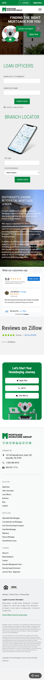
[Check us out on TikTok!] (23, 442)
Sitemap (5, 594)
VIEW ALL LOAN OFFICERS (14, 107)
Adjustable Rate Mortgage (11, 518)
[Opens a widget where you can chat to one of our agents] (35, 676)
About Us (5, 553)
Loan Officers (6, 494)
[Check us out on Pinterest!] (13, 442)
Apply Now (37, 3)
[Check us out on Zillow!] (26, 442)
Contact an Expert (25, 28)
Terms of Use (14, 594)
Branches (5, 498)
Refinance (5, 533)
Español (5, 506)
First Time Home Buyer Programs (13, 526)
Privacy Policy (24, 594)
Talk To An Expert (8, 491)
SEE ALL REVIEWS (30, 335)
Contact (5, 561)
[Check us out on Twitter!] (7, 442)
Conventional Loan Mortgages (12, 522)
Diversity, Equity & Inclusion (11, 568)
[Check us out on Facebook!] (3, 442)
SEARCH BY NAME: (11, 88)
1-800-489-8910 (12, 462)
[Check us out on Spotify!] (30, 442)
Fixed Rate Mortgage (9, 529)
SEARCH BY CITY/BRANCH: (14, 77)
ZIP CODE (7, 158)
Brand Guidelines (7, 557)
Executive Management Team (12, 564)
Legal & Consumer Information (12, 600)
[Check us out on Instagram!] (10, 442)
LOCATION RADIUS (11, 168)
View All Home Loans (9, 541)
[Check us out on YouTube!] (16, 442)
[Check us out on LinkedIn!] (20, 442)
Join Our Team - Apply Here (11, 572)
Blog (3, 502)
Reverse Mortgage (8, 537)
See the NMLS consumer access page (14, 615)
